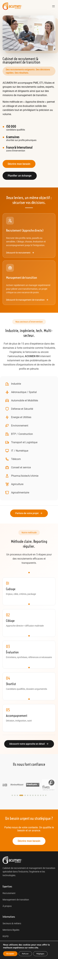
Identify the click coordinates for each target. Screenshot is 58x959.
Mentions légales (11, 930)
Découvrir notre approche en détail (27, 744)
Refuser (25, 953)
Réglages (40, 953)
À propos (7, 906)
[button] (12, 795)
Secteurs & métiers (12, 923)
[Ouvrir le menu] (53, 6)
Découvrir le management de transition (25, 300)
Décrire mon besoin (19, 163)
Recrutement (9, 893)
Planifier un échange (20, 175)
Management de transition (16, 899)
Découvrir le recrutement (18, 252)
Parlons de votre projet (27, 513)
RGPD (6, 936)
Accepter (10, 953)
